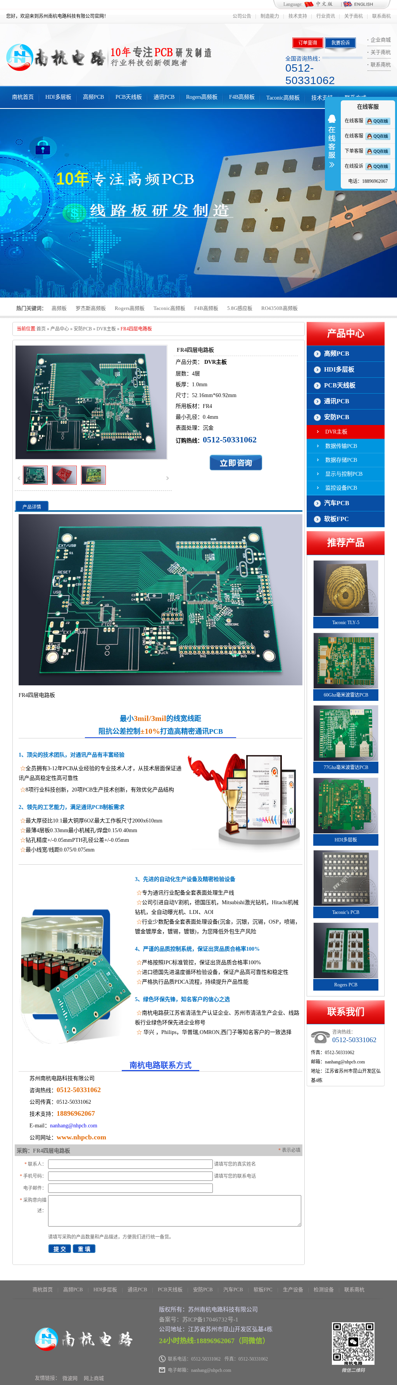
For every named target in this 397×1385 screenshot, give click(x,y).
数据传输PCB (341, 446)
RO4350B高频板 (279, 308)
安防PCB (83, 329)
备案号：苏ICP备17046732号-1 (198, 1319)
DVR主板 (106, 329)
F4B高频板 (242, 97)
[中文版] (322, 5)
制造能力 (270, 16)
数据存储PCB (341, 460)
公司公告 (242, 16)
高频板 (59, 308)
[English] (357, 5)
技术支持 (297, 16)
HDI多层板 (58, 97)
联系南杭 (381, 16)
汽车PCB (336, 503)
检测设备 (324, 1289)
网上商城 (94, 1378)
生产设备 (293, 1289)
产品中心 (59, 329)
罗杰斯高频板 (91, 308)
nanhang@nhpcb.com (73, 1126)
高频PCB (93, 97)
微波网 (70, 1378)
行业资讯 (325, 16)
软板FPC (336, 519)
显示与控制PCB (343, 474)
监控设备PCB (341, 488)
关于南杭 (353, 16)
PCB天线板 (129, 97)
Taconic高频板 (283, 98)
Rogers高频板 (201, 97)
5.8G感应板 (239, 308)
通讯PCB (164, 97)
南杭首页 (23, 97)
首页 (41, 329)
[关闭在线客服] (332, 146)
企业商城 (381, 40)
